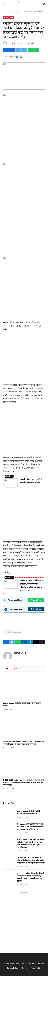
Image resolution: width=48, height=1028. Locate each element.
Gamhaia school (14, 632)
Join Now (37, 600)
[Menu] (4, 4)
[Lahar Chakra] (24, 4)
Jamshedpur (8, 17)
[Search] (44, 4)
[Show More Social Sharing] (42, 50)
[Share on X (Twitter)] (21, 50)
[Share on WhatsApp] (33, 50)
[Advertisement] (24, 230)
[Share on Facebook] (9, 50)
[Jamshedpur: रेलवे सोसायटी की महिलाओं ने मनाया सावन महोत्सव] (24, 687)
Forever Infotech (37, 964)
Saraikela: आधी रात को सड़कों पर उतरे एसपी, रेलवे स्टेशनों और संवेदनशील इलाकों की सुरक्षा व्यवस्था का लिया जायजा (30, 826)
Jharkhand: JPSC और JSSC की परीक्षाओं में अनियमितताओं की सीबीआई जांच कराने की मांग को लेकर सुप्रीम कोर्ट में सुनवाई (31, 860)
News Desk (15, 43)
